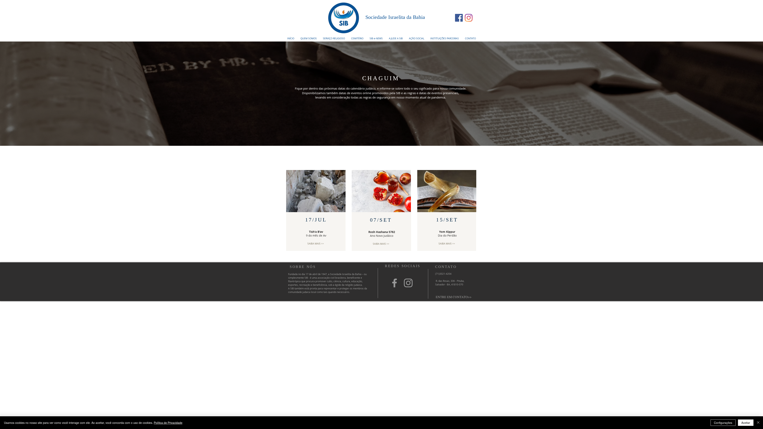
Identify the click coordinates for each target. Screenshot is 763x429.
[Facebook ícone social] (459, 18)
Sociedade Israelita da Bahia (395, 17)
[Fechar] (758, 422)
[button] (334, 38)
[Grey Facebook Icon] (394, 283)
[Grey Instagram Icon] (408, 283)
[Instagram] (469, 18)
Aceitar (745, 423)
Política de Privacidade (168, 423)
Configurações (723, 423)
